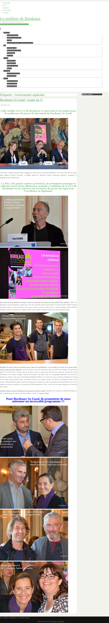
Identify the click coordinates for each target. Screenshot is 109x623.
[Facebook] (17, 24)
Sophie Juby (6, 105)
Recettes (6, 8)
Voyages (6, 12)
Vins (4, 5)
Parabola (54, 621)
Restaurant (6, 3)
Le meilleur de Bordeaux (20, 18)
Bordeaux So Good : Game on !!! (21, 100)
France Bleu (7, 10)
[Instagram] (25, 24)
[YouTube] (3, 24)
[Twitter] (10, 24)
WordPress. (61, 621)
